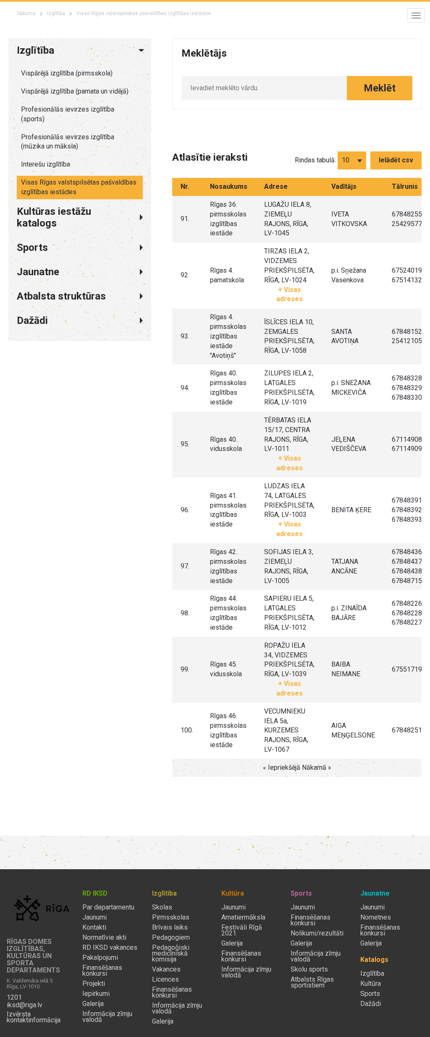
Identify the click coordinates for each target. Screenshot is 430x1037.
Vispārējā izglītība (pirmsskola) (67, 73)
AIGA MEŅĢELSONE (353, 730)
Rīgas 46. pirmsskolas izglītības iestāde (228, 730)
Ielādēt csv (396, 160)
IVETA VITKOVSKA (349, 219)
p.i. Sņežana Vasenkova (348, 275)
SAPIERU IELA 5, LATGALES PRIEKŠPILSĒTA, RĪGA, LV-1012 (289, 612)
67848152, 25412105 (407, 336)
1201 (14, 998)
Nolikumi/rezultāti (317, 933)
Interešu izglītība (45, 164)
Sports (370, 994)
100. (187, 730)
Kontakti (94, 927)
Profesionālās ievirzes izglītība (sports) (67, 114)
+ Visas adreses (289, 294)
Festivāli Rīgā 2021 (241, 930)
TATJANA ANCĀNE (344, 566)
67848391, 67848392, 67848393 (407, 510)
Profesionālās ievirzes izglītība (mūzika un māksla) (67, 142)
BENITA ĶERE (351, 510)
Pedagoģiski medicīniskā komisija (170, 953)
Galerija (93, 1004)
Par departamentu (108, 907)
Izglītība (56, 13)
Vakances (166, 969)
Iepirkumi (96, 994)
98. (185, 613)
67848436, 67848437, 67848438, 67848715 (407, 566)
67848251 (407, 730)
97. (185, 566)
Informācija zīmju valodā (107, 1017)
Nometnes (375, 917)
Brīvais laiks (170, 927)
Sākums (26, 13)
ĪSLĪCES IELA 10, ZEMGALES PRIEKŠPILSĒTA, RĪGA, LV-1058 (289, 336)
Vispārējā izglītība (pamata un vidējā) (74, 91)
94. (185, 388)
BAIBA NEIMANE (345, 669)
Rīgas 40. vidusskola (226, 444)
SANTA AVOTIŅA (345, 336)
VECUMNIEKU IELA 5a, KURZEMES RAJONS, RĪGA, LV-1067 (286, 730)
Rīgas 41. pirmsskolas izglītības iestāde (228, 510)
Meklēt (380, 88)
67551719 (407, 669)
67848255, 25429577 (407, 219)
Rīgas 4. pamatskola (227, 275)
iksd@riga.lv (24, 1005)
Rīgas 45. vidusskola (226, 669)
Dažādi (370, 1004)
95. (185, 444)
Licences (165, 979)
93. (185, 336)
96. (185, 510)
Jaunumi (94, 917)
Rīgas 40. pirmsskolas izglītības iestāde (228, 387)
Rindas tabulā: (315, 160)
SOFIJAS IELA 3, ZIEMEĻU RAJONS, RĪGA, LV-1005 (288, 566)
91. (185, 219)
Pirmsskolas (170, 917)
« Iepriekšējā (282, 767)
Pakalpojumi (100, 958)
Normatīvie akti (104, 938)
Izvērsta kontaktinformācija (33, 1017)
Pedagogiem (171, 938)
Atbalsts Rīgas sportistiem (312, 982)
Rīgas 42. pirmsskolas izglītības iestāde (228, 566)
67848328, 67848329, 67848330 (407, 387)
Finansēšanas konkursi (102, 971)
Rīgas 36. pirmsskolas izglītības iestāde (228, 219)
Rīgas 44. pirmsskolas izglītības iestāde (228, 612)
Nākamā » (316, 767)
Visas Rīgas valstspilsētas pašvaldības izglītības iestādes (78, 187)
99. (185, 669)
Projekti (93, 984)
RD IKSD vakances (109, 948)
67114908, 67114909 (407, 444)
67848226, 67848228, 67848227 (407, 613)
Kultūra (370, 984)
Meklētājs (204, 53)
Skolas (162, 907)
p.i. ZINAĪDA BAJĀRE (349, 613)
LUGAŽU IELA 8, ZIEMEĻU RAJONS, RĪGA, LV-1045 (287, 219)
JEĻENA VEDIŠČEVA (348, 444)
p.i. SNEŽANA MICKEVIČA (351, 387)
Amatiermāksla (243, 917)
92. (185, 275)
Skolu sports (309, 969)
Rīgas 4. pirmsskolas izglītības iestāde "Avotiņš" (228, 336)
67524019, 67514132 (407, 275)
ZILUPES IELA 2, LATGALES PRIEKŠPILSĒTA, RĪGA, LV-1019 (289, 387)
